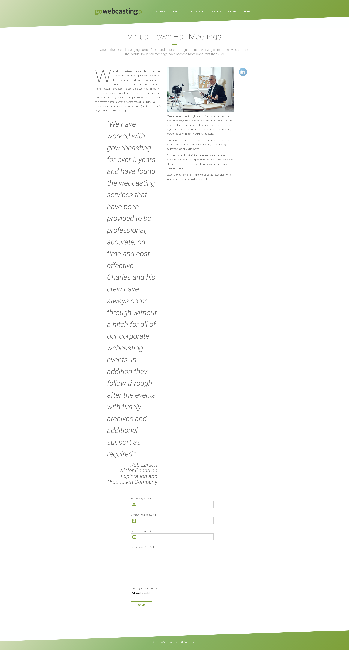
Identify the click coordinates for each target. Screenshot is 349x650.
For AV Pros (216, 12)
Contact (247, 12)
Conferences (196, 12)
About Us (232, 12)
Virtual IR (161, 12)
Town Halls (178, 12)
